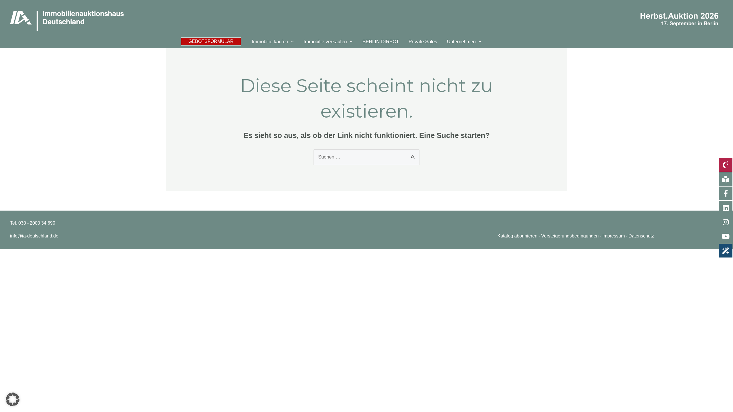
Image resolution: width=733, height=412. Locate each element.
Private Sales (423, 41)
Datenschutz (641, 235)
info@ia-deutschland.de (34, 235)
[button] (211, 41)
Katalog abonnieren (517, 235)
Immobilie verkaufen (325, 41)
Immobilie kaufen (270, 41)
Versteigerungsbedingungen (570, 235)
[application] (291, 41)
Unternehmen (461, 41)
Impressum (613, 235)
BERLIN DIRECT (380, 41)
